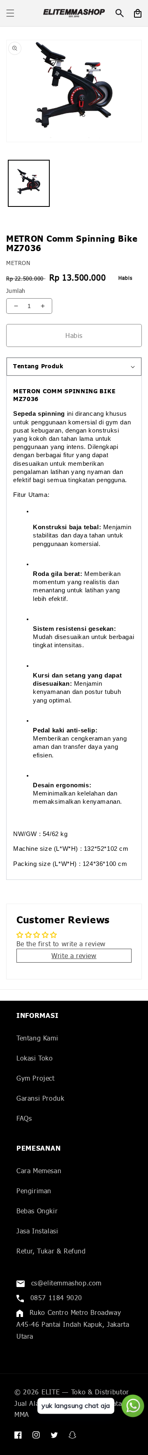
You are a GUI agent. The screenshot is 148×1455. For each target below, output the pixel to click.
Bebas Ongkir (37, 1210)
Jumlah (15, 290)
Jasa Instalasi (37, 1230)
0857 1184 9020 (55, 1297)
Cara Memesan (38, 1170)
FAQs (24, 1118)
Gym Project (35, 1078)
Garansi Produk (40, 1098)
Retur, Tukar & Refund (51, 1250)
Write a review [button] (73, 955)
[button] (10, 13)
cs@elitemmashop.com (65, 1282)
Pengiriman (33, 1190)
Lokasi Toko (34, 1058)
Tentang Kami (37, 1037)
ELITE (51, 1391)
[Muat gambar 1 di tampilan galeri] (28, 183)
